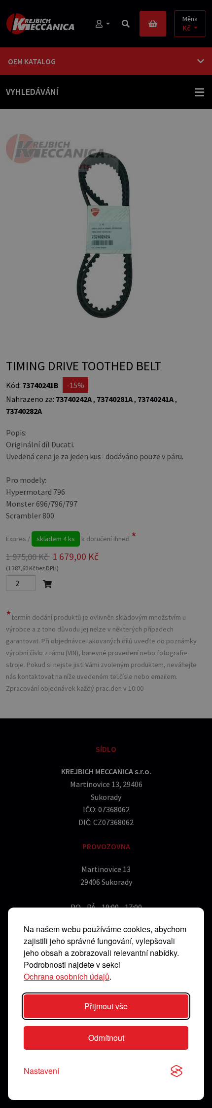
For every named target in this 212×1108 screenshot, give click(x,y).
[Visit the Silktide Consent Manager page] (176, 1071)
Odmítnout (106, 1037)
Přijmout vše (106, 1006)
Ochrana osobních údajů (66, 976)
